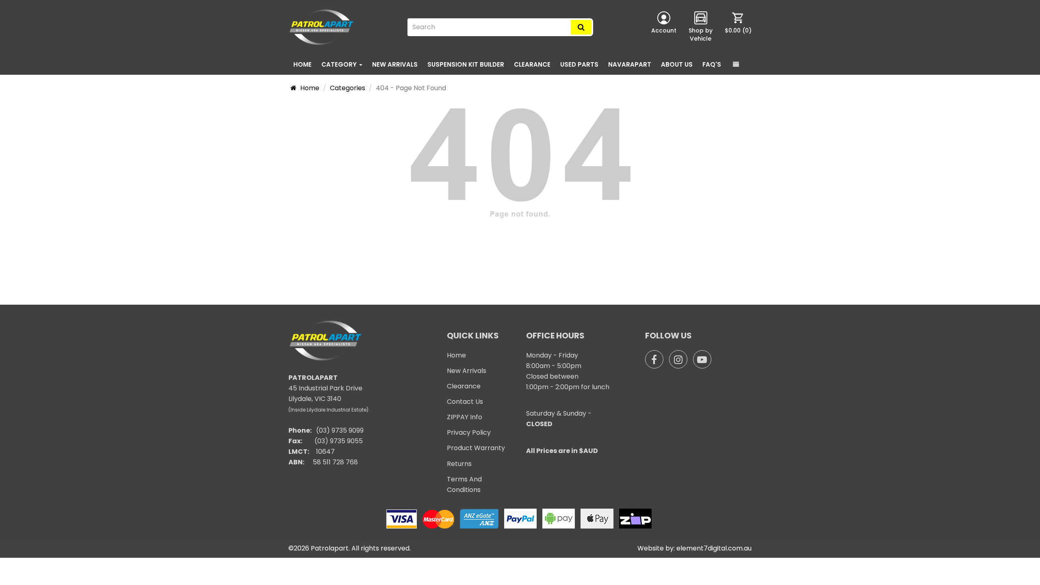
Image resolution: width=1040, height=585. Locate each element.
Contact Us (465, 401)
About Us (677, 64)
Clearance (532, 64)
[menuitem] (738, 27)
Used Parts (579, 64)
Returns (459, 463)
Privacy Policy (469, 432)
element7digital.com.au (714, 548)
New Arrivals (395, 64)
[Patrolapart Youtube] (702, 359)
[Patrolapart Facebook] (654, 359)
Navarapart (629, 64)
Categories (347, 88)
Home (302, 64)
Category (339, 64)
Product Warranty (476, 448)
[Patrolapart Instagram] (678, 359)
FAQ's (711, 64)
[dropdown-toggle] (736, 64)
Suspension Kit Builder (465, 64)
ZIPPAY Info (464, 417)
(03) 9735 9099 (340, 430)
